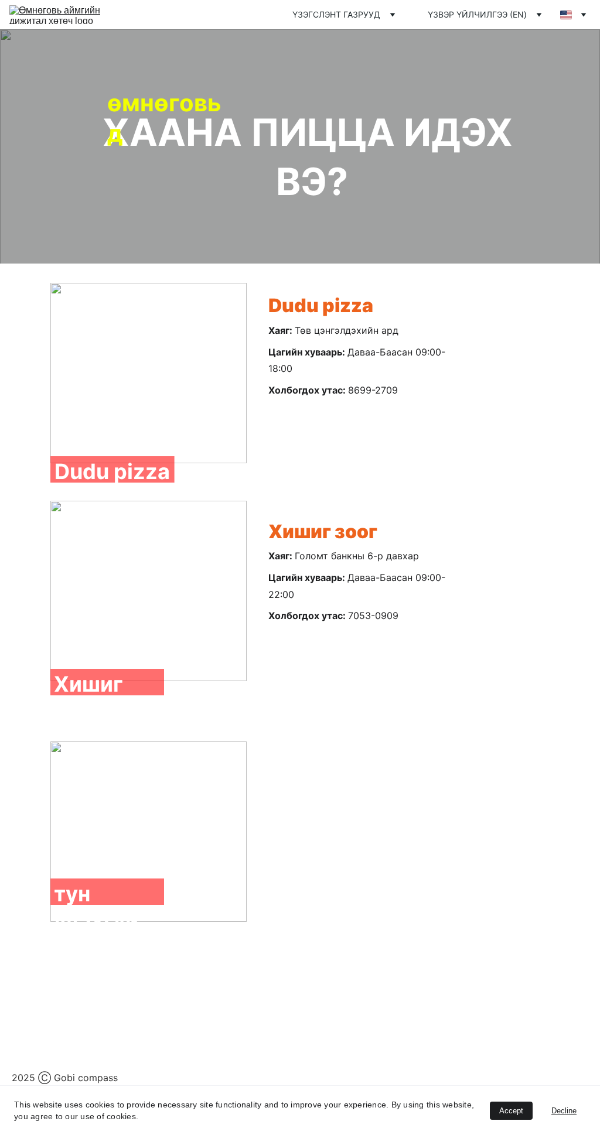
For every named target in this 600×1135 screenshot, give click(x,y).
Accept (511, 1110)
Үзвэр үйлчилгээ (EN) (477, 14)
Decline (564, 1110)
